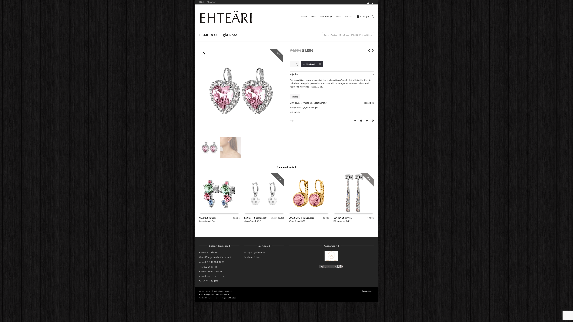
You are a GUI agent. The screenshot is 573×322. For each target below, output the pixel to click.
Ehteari (257, 257)
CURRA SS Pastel (208, 217)
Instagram (373, 2)
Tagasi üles (366, 291)
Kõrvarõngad (344, 35)
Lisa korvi (310, 64)
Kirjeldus (294, 74)
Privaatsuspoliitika (223, 294)
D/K (352, 35)
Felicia (297, 112)
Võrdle (295, 97)
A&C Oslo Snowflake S (255, 217)
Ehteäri (326, 35)
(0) (364, 16)
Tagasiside (369, 103)
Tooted (334, 35)
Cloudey (232, 298)
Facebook (369, 2)
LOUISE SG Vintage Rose (301, 217)
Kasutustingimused (206, 294)
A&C (259, 221)
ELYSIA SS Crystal (343, 217)
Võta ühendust (320, 103)
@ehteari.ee (259, 252)
